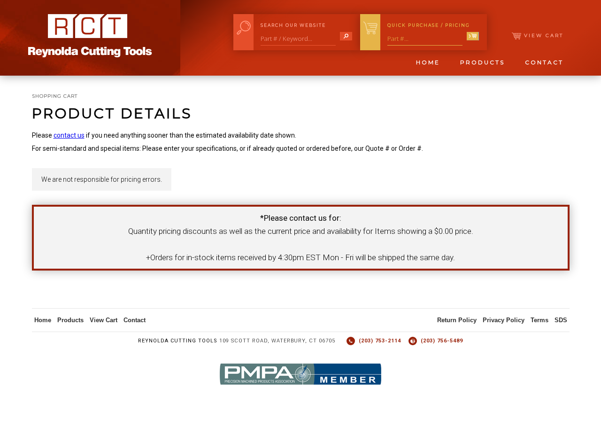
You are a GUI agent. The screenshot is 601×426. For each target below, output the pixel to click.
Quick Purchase (428, 25)
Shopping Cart (54, 96)
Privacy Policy (503, 320)
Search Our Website (293, 25)
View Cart (542, 35)
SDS (561, 320)
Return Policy (457, 320)
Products (482, 62)
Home (428, 62)
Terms (539, 320)
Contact (544, 62)
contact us (69, 135)
